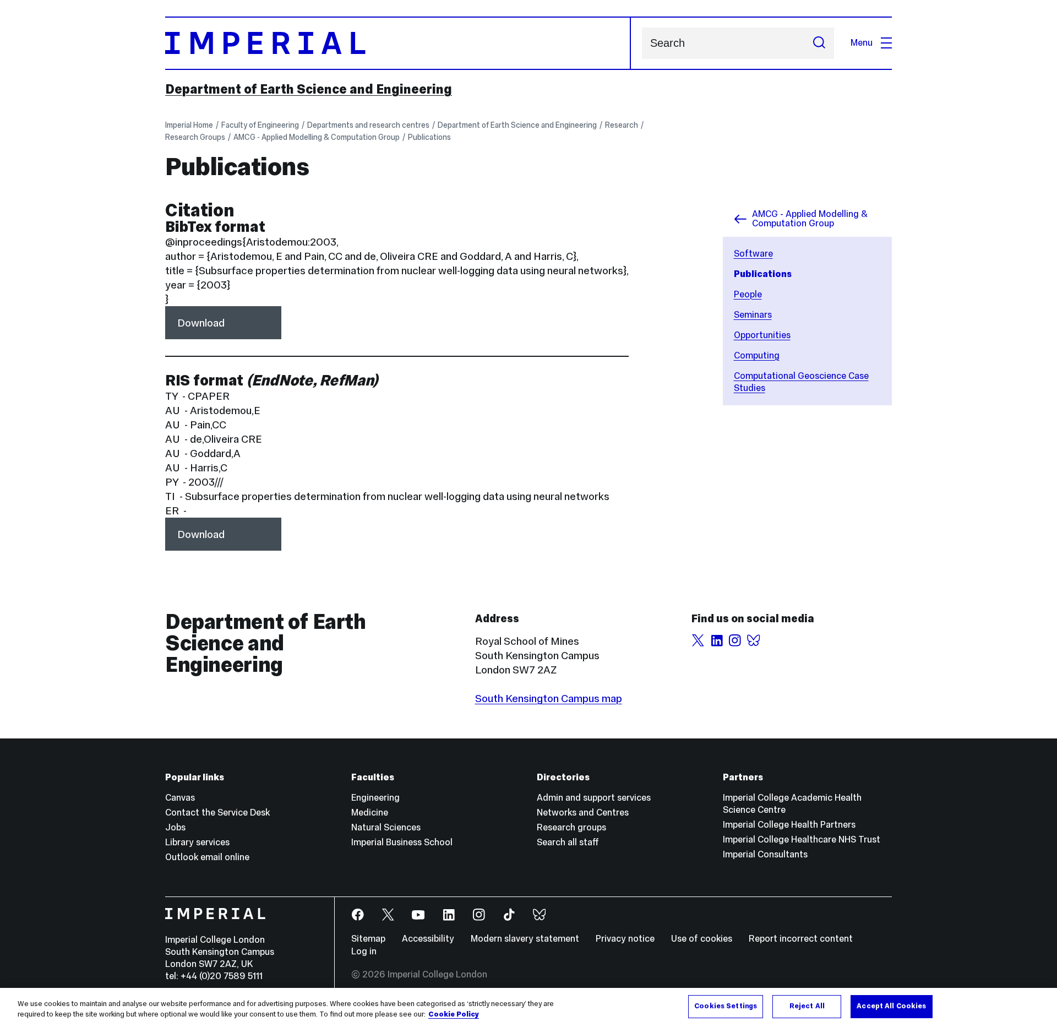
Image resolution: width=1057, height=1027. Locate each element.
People (748, 294)
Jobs (175, 827)
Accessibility (428, 938)
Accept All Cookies (891, 1006)
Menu (862, 42)
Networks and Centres (583, 812)
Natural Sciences (386, 827)
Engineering (375, 797)
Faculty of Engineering (260, 125)
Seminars (753, 314)
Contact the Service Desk (217, 812)
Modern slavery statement (525, 938)
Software (753, 253)
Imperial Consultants (765, 854)
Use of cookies (701, 938)
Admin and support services (594, 797)
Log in (364, 951)
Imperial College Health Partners (789, 824)
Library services (197, 842)
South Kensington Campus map (548, 698)
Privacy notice (625, 938)
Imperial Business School (402, 842)
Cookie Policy (453, 1014)
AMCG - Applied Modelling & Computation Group (316, 137)
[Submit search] (819, 43)
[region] (528, 1007)
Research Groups (195, 137)
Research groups (571, 827)
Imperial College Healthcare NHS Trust (801, 839)
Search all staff (568, 842)
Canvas (180, 797)
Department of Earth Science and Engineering (308, 89)
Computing (757, 355)
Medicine (369, 812)
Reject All (807, 1006)
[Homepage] (398, 43)
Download (201, 322)
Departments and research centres (368, 125)
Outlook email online (207, 857)
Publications (429, 137)
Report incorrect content (801, 938)
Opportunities (762, 335)
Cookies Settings (725, 1006)
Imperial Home (189, 125)
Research (621, 125)
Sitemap (368, 938)
